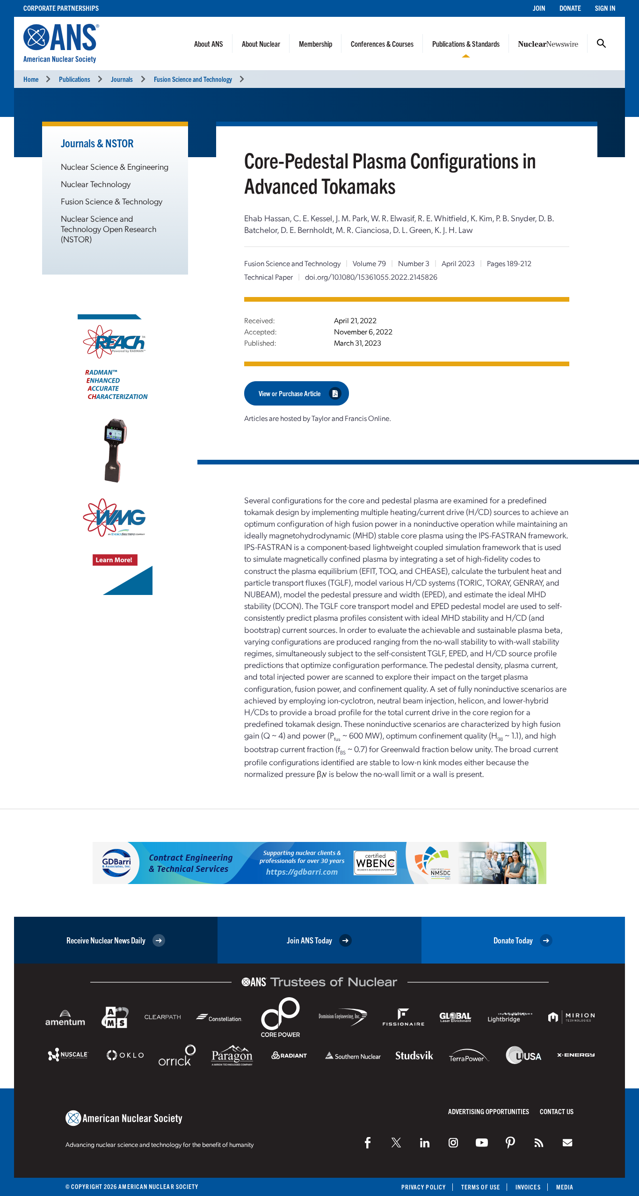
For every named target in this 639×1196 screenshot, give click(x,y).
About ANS (208, 43)
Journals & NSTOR (97, 143)
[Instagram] (453, 1143)
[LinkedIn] (425, 1143)
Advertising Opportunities (488, 1111)
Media (565, 1187)
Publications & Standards (466, 43)
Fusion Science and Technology (193, 78)
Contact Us (557, 1111)
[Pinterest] (510, 1143)
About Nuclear (261, 43)
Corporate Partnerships (61, 7)
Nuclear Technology (96, 183)
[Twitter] (396, 1143)
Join (539, 7)
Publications (74, 78)
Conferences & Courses (382, 43)
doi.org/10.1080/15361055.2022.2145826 (371, 277)
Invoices (528, 1187)
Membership (315, 43)
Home (30, 78)
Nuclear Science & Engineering (114, 166)
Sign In (605, 7)
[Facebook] (368, 1143)
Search (602, 43)
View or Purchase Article (289, 393)
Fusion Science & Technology (111, 201)
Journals (122, 78)
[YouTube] (482, 1143)
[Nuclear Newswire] (539, 1143)
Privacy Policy (423, 1187)
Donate (570, 7)
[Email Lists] (567, 1143)
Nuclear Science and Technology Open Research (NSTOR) (109, 228)
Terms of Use (480, 1187)
